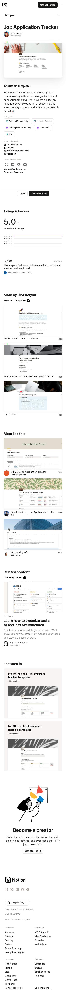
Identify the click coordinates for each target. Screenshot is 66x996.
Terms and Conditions (13, 172)
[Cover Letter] (33, 396)
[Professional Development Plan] (33, 320)
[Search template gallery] (58, 15)
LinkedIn (10, 148)
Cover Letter (10, 414)
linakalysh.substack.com (18, 151)
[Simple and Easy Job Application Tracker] (33, 493)
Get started (33, 850)
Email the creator (14, 144)
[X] (6, 164)
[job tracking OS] (33, 534)
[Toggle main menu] (61, 5)
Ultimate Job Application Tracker (28, 471)
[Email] (25, 164)
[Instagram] (6, 889)
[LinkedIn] (12, 164)
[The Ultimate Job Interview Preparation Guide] (33, 358)
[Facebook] (18, 164)
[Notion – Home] (5, 5)
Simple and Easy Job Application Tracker (33, 512)
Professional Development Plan (21, 338)
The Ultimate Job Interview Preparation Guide (28, 376)
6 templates (16, 36)
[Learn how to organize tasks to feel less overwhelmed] (33, 597)
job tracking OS (19, 552)
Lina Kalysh (17, 32)
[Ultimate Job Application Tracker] (33, 453)
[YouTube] (28, 889)
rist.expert (11, 154)
